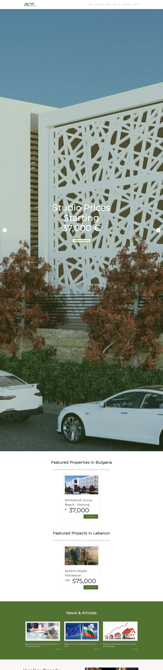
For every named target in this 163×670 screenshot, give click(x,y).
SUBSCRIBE (127, 4)
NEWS (109, 4)
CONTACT (136, 4)
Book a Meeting (81, 241)
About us (116, 4)
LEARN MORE (91, 516)
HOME (90, 4)
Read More (57, 649)
